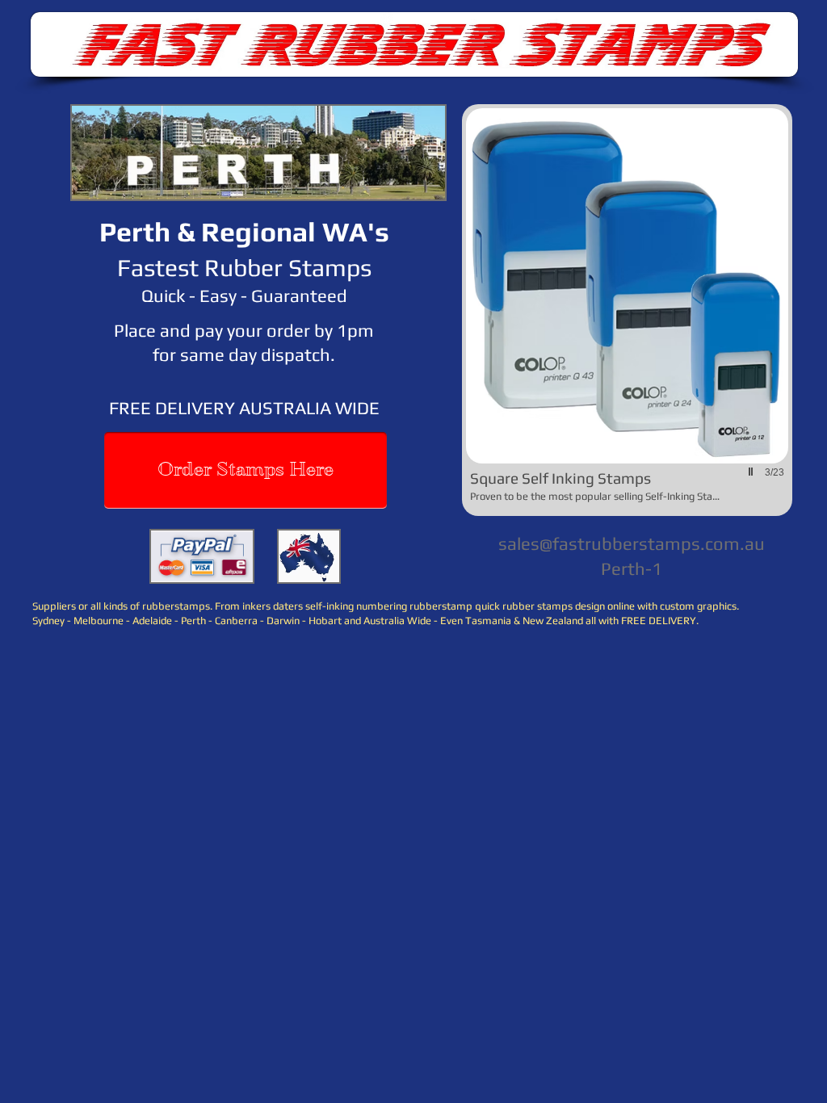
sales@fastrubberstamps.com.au (631, 543)
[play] (753, 471)
